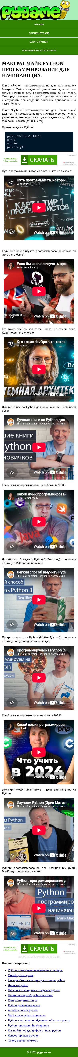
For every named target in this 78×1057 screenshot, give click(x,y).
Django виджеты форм (22, 1000)
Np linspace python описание (27, 1015)
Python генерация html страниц (28, 1025)
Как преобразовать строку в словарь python (36, 980)
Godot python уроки (20, 975)
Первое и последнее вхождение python (34, 990)
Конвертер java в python (23, 1035)
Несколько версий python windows (30, 995)
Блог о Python (39, 42)
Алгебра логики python (23, 1010)
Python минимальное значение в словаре (35, 970)
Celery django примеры (23, 1040)
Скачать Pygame (39, 33)
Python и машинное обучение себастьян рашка (39, 1020)
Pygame (39, 24)
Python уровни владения (24, 1005)
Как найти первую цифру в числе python (34, 1030)
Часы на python (18, 985)
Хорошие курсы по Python (39, 50)
